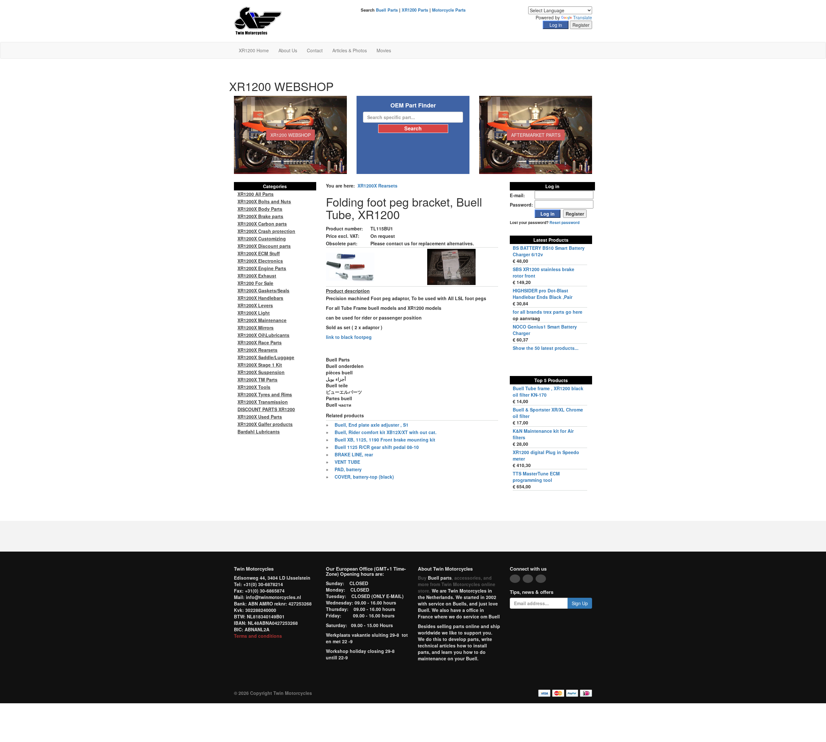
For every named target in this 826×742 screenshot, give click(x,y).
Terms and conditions (258, 636)
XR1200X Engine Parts (261, 268)
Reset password (564, 222)
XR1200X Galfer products (265, 424)
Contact (315, 50)
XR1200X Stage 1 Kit (259, 364)
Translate (582, 17)
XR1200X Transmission (262, 402)
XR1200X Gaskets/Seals (263, 290)
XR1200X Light (253, 313)
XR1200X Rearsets (378, 185)
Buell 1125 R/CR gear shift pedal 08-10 (377, 447)
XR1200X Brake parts (260, 216)
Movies (384, 50)
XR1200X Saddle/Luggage (265, 357)
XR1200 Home (254, 50)
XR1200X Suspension (261, 372)
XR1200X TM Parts (257, 379)
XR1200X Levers (255, 305)
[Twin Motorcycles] (258, 20)
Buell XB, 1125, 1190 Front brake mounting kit (385, 439)
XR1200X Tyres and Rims (264, 394)
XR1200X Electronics (260, 261)
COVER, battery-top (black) (364, 476)
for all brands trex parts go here (547, 312)
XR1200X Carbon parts (262, 223)
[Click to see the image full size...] (350, 266)
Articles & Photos (349, 50)
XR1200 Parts (415, 10)
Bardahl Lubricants (258, 431)
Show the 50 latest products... (546, 348)
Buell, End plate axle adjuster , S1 (371, 425)
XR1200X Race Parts (259, 342)
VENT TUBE (347, 462)
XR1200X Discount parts (264, 246)
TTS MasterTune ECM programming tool (536, 476)
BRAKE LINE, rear (354, 454)
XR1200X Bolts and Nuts (264, 201)
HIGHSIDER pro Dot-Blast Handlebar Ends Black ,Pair (542, 293)
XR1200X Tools (253, 387)
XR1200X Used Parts (259, 416)
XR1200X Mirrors (255, 327)
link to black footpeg (349, 337)
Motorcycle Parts (449, 10)
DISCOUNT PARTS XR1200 (266, 409)
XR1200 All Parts (255, 194)
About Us (287, 50)
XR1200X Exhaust (256, 275)
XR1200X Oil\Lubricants (263, 335)
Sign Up (580, 603)
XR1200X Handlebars (260, 298)
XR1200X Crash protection (266, 231)
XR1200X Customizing (261, 238)
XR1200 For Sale (255, 283)
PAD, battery (348, 469)
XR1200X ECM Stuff (258, 253)
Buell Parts (387, 10)
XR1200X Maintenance (262, 320)
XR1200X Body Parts (259, 209)
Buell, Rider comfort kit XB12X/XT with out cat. (386, 432)
